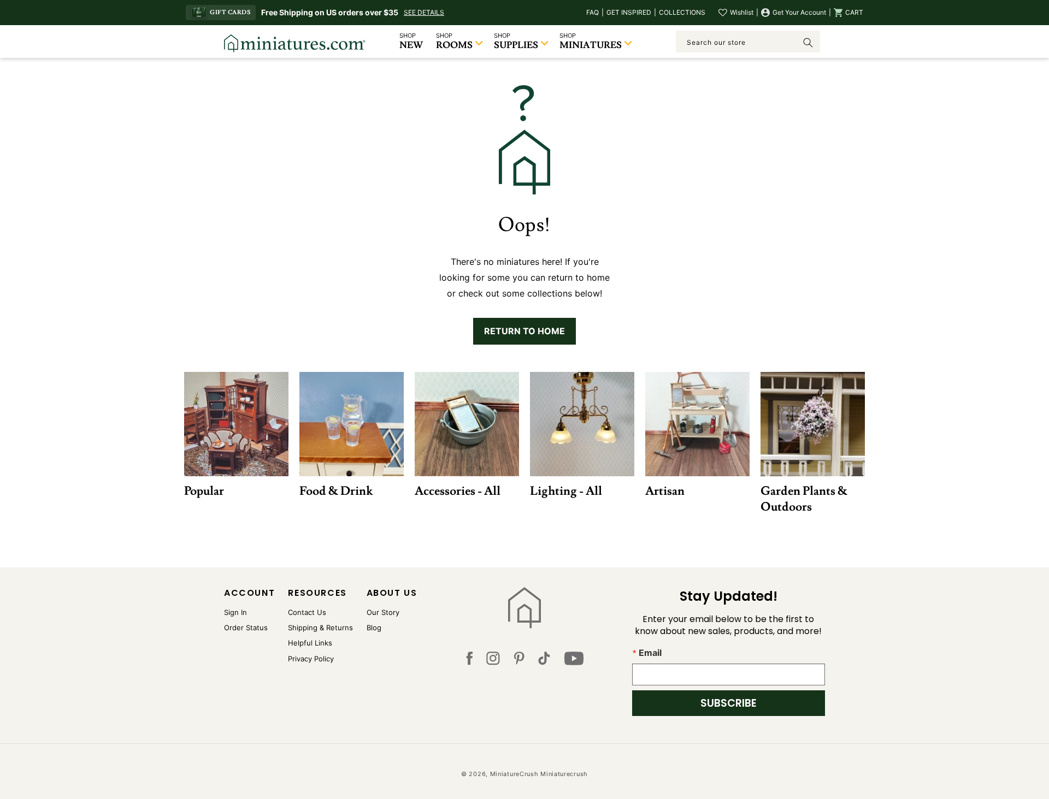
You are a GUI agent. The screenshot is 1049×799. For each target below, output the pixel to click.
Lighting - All (566, 491)
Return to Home (524, 330)
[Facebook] (469, 661)
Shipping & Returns (320, 627)
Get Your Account (799, 12)
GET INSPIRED (628, 12)
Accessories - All (457, 491)
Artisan (665, 491)
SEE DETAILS (424, 12)
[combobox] (748, 41)
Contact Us (307, 612)
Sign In (235, 612)
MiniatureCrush (514, 774)
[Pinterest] (519, 661)
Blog (374, 627)
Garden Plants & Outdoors (804, 498)
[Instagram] (493, 661)
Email (650, 652)
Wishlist (741, 12)
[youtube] (574, 661)
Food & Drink (336, 491)
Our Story (383, 612)
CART (854, 12)
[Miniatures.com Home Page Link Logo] (525, 608)
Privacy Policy (311, 658)
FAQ (592, 12)
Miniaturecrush (564, 774)
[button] (848, 13)
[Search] (808, 43)
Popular (204, 491)
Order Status (246, 627)
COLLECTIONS (682, 12)
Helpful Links (310, 642)
